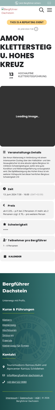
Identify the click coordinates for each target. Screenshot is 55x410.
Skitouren (8, 335)
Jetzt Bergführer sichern (30, 3)
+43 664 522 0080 (17, 382)
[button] (42, 11)
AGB (37, 397)
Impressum (12, 397)
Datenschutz (26, 397)
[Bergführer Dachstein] (13, 11)
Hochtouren (9, 330)
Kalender (15, 256)
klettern (7, 319)
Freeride (7, 340)
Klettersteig (9, 325)
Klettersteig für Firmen (15, 345)
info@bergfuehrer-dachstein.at (25, 375)
